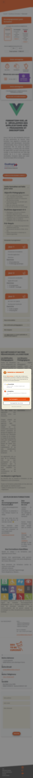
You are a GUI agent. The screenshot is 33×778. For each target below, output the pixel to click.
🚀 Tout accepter (16, 399)
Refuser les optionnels (16, 406)
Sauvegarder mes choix (16, 403)
